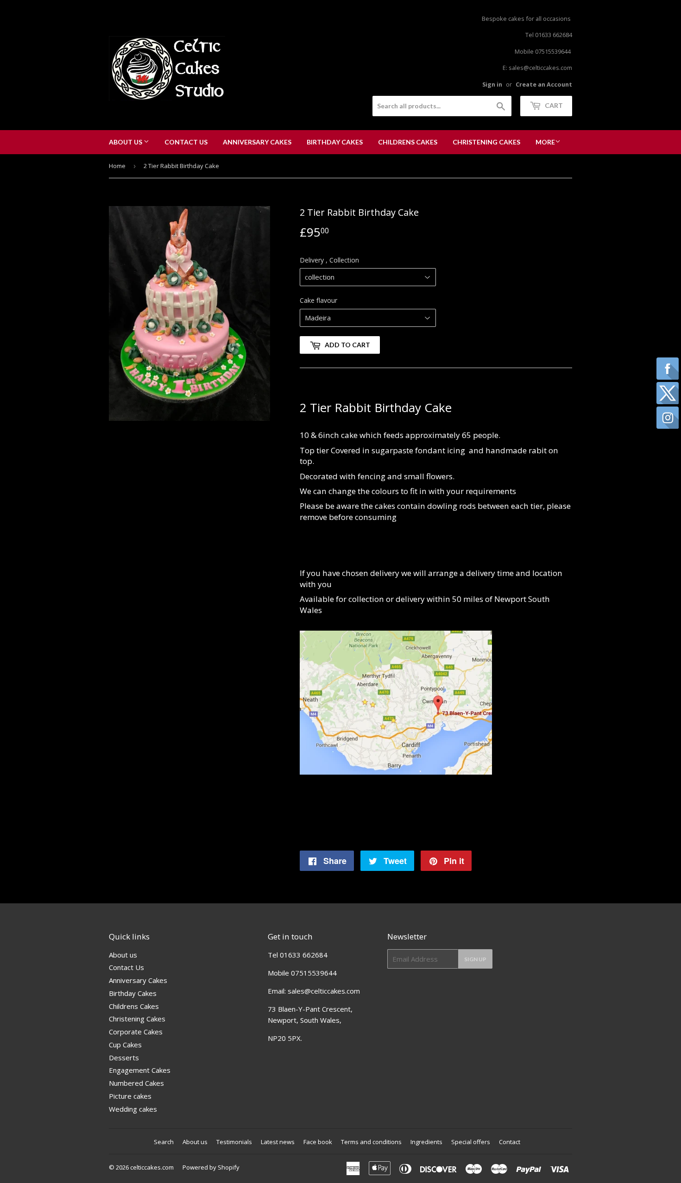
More (545, 142)
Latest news (278, 1142)
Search (164, 1142)
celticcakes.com (152, 1167)
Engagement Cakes (139, 1070)
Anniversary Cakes (257, 142)
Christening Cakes (486, 142)
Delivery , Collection (329, 260)
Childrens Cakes (407, 142)
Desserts (124, 1057)
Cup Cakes (125, 1044)
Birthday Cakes (335, 142)
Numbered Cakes (136, 1083)
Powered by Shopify (211, 1167)
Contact (509, 1142)
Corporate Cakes (136, 1031)
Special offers (470, 1142)
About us (126, 142)
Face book (317, 1142)
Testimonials (234, 1142)
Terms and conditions (371, 1142)
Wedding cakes (133, 1109)
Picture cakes (130, 1096)
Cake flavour (318, 300)
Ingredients (426, 1142)
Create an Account (544, 84)
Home (117, 166)
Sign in (492, 84)
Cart (553, 105)
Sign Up (475, 959)
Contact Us (186, 142)
